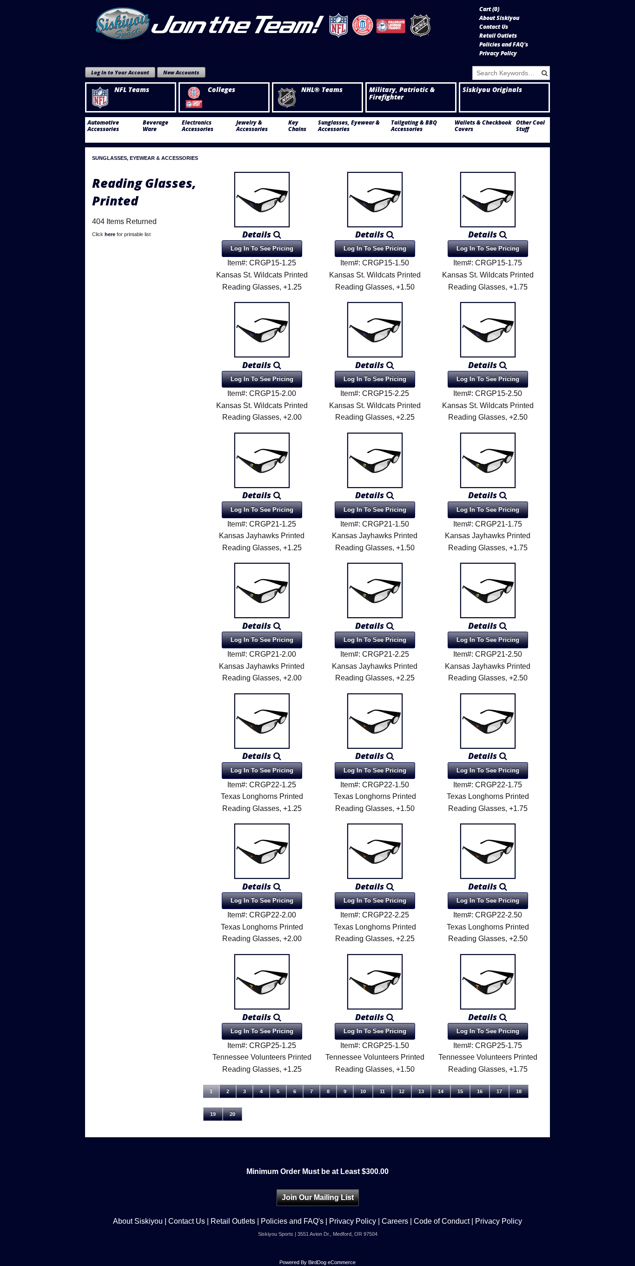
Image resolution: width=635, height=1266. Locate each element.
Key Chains (297, 125)
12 (401, 1091)
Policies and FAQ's (503, 44)
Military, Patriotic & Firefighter (402, 93)
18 (519, 1091)
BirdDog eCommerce (332, 1262)
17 (499, 1091)
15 (460, 1091)
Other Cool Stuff (530, 125)
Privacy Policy (498, 53)
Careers (395, 1221)
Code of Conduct (442, 1221)
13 (421, 1091)
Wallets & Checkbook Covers (483, 125)
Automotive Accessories (103, 125)
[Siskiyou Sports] (278, 25)
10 (363, 1091)
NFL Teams (131, 89)
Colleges (221, 89)
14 (440, 1091)
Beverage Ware (155, 125)
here (110, 234)
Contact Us (493, 27)
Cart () (489, 9)
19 (213, 1114)
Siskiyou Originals (492, 89)
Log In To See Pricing (262, 248)
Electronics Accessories (197, 125)
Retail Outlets (498, 36)
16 (480, 1091)
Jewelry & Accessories (252, 125)
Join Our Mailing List (318, 1197)
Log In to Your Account (120, 72)
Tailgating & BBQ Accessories (414, 125)
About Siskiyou (499, 18)
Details (257, 234)
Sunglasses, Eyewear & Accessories (349, 125)
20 (232, 1114)
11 (382, 1091)
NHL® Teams (322, 89)
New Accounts (181, 72)
